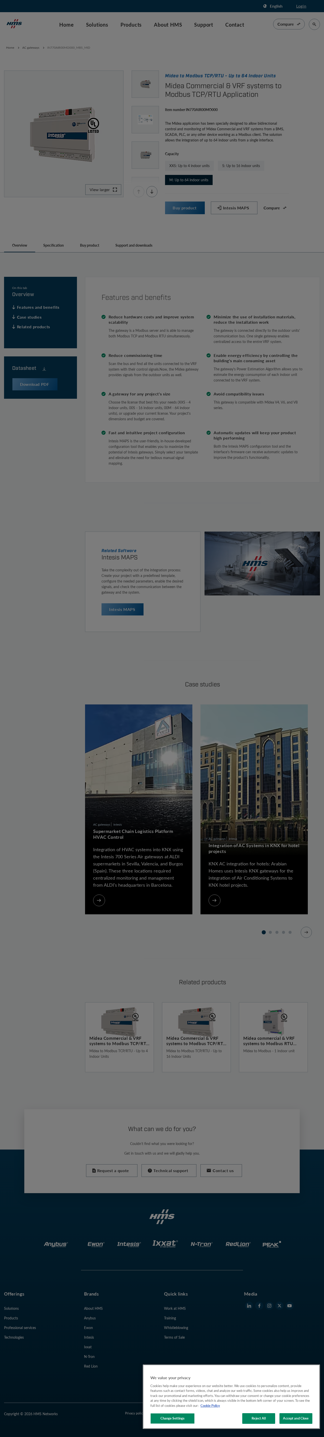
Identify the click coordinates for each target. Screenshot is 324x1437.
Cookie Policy (210, 1405)
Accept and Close (296, 1418)
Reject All (259, 1418)
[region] (231, 1397)
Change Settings (172, 1418)
